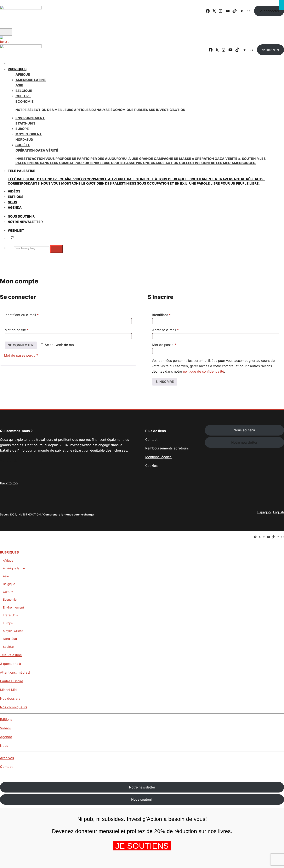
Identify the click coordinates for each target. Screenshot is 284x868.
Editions (6, 719)
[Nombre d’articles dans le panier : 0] (12, 237)
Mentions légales (158, 457)
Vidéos (5, 728)
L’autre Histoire (11, 681)
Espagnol (264, 512)
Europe (22, 129)
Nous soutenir (244, 430)
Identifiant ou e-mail (30, 315)
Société (22, 145)
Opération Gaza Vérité (140, 156)
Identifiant (170, 315)
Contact (151, 440)
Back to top (9, 483)
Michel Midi (9, 690)
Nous (4, 746)
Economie (10, 599)
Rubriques (17, 69)
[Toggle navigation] (6, 32)
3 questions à (10, 664)
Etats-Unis (25, 123)
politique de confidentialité (203, 371)
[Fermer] (281, 5)
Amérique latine (14, 568)
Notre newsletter (25, 222)
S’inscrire (165, 382)
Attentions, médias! (15, 672)
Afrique (22, 74)
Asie (19, 85)
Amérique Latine (30, 80)
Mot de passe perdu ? (21, 355)
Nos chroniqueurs (13, 707)
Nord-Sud (24, 140)
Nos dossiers (10, 698)
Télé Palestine (11, 655)
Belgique (23, 91)
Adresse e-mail (174, 330)
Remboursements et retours (167, 448)
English (278, 512)
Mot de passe (25, 330)
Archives (7, 758)
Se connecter (269, 11)
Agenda (15, 207)
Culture (23, 96)
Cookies (151, 466)
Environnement (30, 118)
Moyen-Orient (28, 134)
